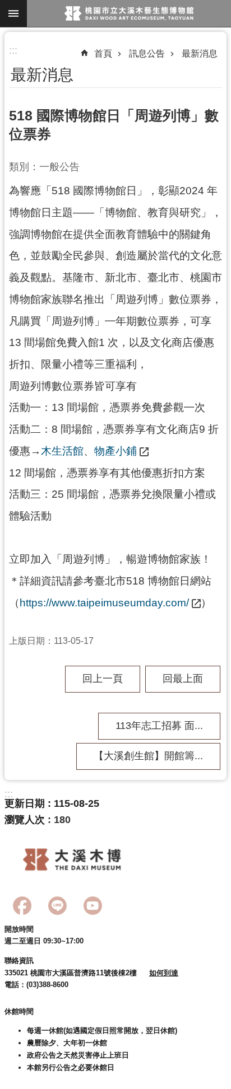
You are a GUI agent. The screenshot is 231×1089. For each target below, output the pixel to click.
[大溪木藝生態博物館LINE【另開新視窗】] (57, 905)
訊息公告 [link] (147, 53)
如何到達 (163, 973)
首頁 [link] (103, 53)
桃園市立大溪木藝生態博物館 (129, 13)
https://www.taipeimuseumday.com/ (104, 602)
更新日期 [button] (24, 803)
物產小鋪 (115, 451)
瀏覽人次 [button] (24, 819)
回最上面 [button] (183, 678)
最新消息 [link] (200, 53)
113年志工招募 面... (159, 725)
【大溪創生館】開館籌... (148, 755)
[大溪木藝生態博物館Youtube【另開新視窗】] (92, 905)
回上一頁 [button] (102, 678)
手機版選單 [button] (13, 13)
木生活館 (62, 451)
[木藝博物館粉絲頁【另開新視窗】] (22, 905)
